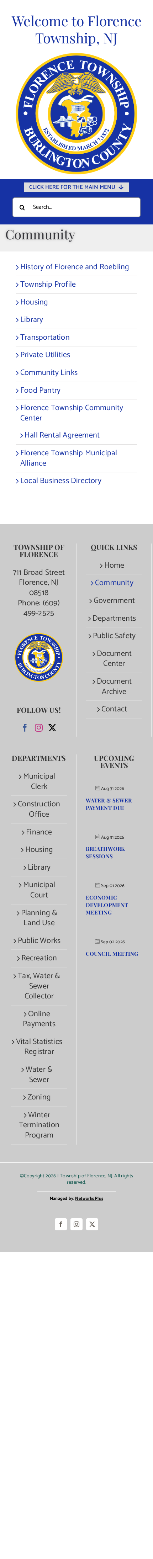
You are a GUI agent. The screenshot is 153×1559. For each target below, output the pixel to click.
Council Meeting (112, 953)
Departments (114, 619)
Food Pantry (40, 390)
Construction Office (39, 809)
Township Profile (48, 284)
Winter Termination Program (39, 1125)
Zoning (39, 1097)
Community (114, 583)
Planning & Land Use (39, 918)
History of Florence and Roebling (74, 267)
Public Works (39, 941)
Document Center (114, 659)
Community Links (49, 372)
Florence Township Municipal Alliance (68, 458)
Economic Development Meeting (107, 905)
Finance (39, 832)
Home (114, 566)
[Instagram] (39, 728)
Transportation (45, 337)
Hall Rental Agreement (62, 435)
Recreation (39, 958)
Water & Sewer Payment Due (109, 804)
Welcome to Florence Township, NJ (77, 29)
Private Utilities (45, 355)
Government (114, 601)
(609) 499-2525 (41, 608)
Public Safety (114, 636)
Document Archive (114, 687)
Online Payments (39, 1019)
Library (31, 319)
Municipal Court (39, 890)
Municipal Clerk (39, 781)
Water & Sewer (39, 1075)
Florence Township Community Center (71, 413)
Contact (114, 709)
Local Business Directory (60, 480)
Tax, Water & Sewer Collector (39, 986)
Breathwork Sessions (105, 852)
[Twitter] (52, 728)
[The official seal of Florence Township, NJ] (76, 56)
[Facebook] (25, 728)
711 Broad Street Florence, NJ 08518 (39, 582)
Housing (34, 302)
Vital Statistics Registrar (39, 1047)
